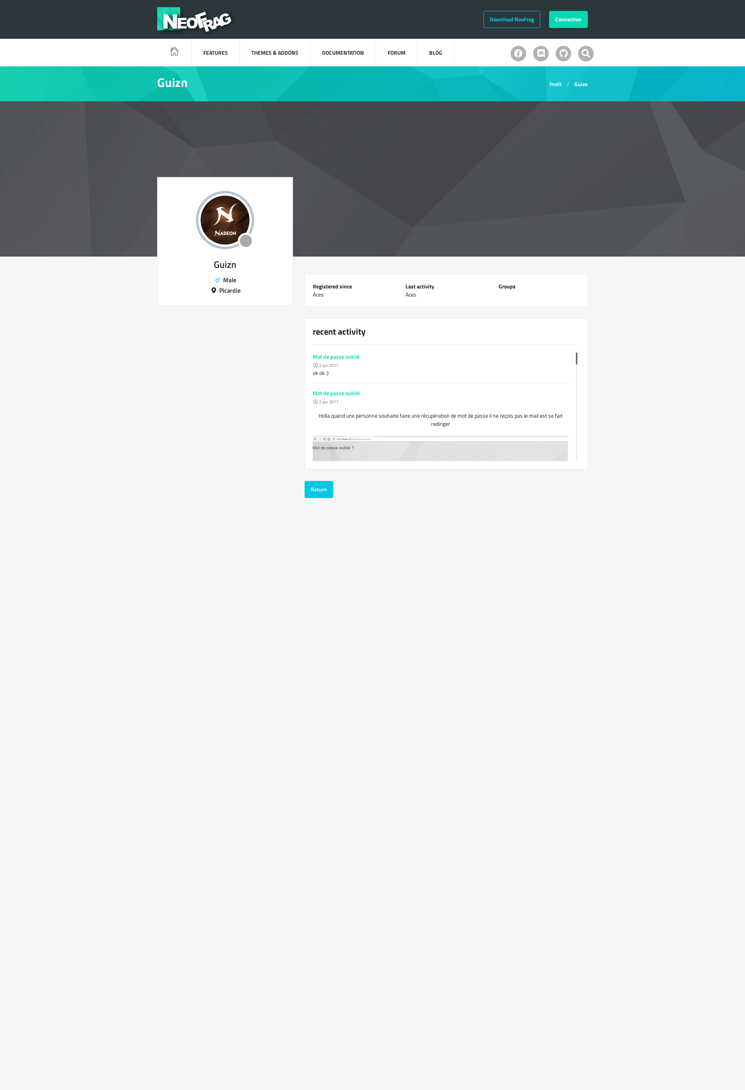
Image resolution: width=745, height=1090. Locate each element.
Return (319, 489)
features (215, 53)
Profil (555, 84)
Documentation (343, 53)
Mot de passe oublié (336, 356)
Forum (396, 53)
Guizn (581, 84)
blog (435, 53)
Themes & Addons (274, 53)
